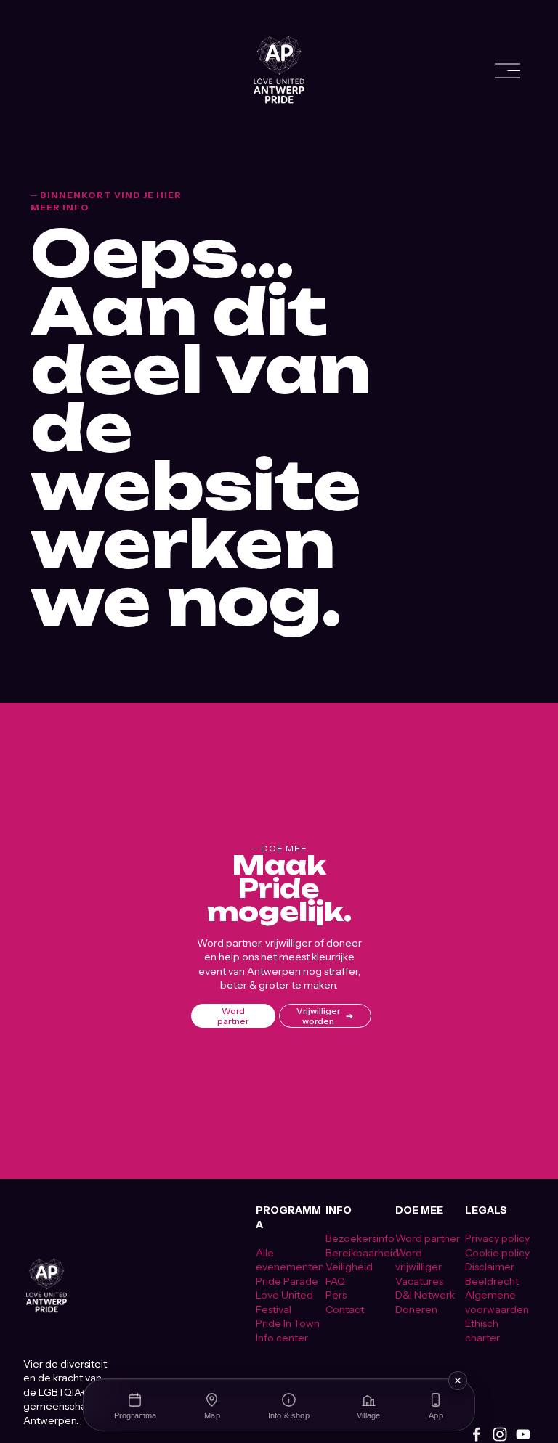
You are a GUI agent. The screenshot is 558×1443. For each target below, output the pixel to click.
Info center (282, 1337)
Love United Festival (284, 1301)
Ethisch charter (482, 1330)
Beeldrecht (492, 1281)
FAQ (335, 1281)
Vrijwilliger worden (318, 1016)
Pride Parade (287, 1281)
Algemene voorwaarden (497, 1301)
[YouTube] (523, 1434)
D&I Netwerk (425, 1294)
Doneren (416, 1309)
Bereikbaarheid (362, 1252)
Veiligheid (349, 1266)
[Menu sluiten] (457, 1380)
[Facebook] (476, 1434)
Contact (345, 1309)
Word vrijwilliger (418, 1259)
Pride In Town (288, 1323)
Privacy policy (497, 1238)
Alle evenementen (290, 1259)
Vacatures (419, 1281)
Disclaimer (489, 1266)
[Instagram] (500, 1434)
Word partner (232, 1016)
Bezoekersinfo (360, 1238)
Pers (336, 1294)
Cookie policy (497, 1252)
